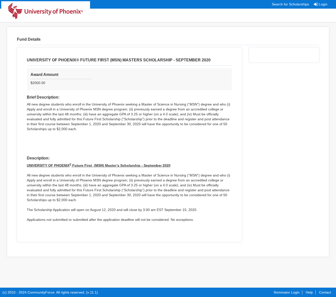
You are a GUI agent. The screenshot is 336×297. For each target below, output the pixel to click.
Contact (325, 292)
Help (309, 292)
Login (323, 4)
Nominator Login (287, 292)
